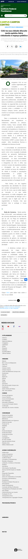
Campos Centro (6, 368)
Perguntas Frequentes (8, 473)
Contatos (4, 339)
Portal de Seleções (7, 431)
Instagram (2, 329)
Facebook (14, 326)
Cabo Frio (4, 364)
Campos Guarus (6, 369)
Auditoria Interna (6, 457)
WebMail (4, 425)
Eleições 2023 (5, 443)
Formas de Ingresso (7, 395)
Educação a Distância (8, 402)
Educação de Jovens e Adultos (10, 407)
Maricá (4, 382)
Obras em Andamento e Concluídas (11, 476)
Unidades (5, 359)
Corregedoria (5, 437)
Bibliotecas (5, 418)
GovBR (2, 1)
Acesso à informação (21, 1)
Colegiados (5, 343)
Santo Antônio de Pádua (8, 388)
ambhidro (5, 517)
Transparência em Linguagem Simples (12, 497)
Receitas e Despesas (7, 461)
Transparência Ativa (7, 495)
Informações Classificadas (9, 468)
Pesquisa (4, 348)
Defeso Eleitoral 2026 (7, 444)
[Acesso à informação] (18, 550)
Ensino (4, 346)
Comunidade (6, 413)
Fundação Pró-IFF (7, 494)
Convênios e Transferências (9, 459)
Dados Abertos (6, 475)
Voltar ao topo (12, 300)
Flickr (19, 326)
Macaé (4, 378)
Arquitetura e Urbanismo (18, 312)
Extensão (4, 350)
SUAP (3, 427)
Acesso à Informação (9, 450)
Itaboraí (4, 375)
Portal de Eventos (7, 432)
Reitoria (4, 361)
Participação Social (7, 456)
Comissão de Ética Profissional (10, 487)
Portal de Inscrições (7, 434)
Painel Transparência (7, 485)
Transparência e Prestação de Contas (12, 489)
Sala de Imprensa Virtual (8, 441)
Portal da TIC (5, 424)
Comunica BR (11, 1)
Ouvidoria (4, 436)
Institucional (5, 452)
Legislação (5, 344)
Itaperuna (4, 376)
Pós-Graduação (6, 400)
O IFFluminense (7, 335)
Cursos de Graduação (8, 399)
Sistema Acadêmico (7, 417)
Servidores (5, 466)
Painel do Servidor (7, 422)
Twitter (2, 326)
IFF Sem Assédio (6, 439)
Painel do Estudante (7, 415)
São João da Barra (7, 390)
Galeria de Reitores (7, 341)
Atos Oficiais (5, 490)
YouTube (8, 326)
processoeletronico (9, 503)
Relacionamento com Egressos (10, 420)
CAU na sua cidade (5, 312)
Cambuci (4, 366)
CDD (3, 429)
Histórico (4, 337)
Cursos (4, 393)
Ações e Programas (7, 454)
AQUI (7, 292)
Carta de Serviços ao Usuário (10, 492)
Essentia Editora (6, 351)
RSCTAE (4, 531)
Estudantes (4, 315)
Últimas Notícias (6, 353)
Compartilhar (16, 45)
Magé (3, 380)
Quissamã (4, 383)
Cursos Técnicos (6, 397)
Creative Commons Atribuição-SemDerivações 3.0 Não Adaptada (10, 307)
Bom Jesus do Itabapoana (9, 363)
